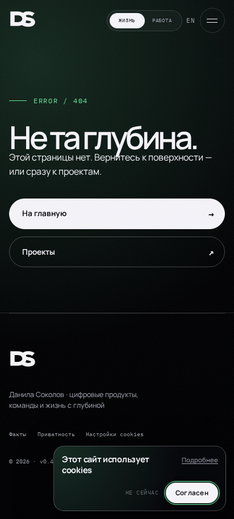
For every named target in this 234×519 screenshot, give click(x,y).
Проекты (118, 252)
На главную (118, 214)
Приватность (56, 434)
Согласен (192, 492)
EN (190, 20)
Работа (162, 20)
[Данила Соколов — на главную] (22, 20)
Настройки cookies (115, 434)
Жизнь (127, 20)
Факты (17, 434)
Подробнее (200, 459)
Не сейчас (142, 492)
